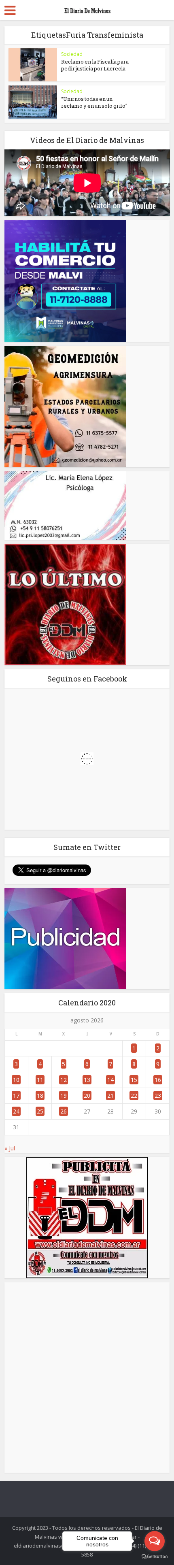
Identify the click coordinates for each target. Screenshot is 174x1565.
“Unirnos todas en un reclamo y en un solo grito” (94, 102)
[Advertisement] (87, 1377)
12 (63, 1080)
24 (16, 1111)
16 (158, 1080)
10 (16, 1080)
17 (16, 1095)
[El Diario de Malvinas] (87, 9)
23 (158, 1095)
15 (134, 1080)
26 (63, 1111)
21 (110, 1095)
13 (87, 1080)
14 (110, 1080)
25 (40, 1111)
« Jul (9, 1148)
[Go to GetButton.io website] (155, 1556)
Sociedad (72, 54)
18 (40, 1095)
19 (63, 1095)
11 (40, 1080)
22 (134, 1095)
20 (87, 1095)
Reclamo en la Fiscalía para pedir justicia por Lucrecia (95, 65)
